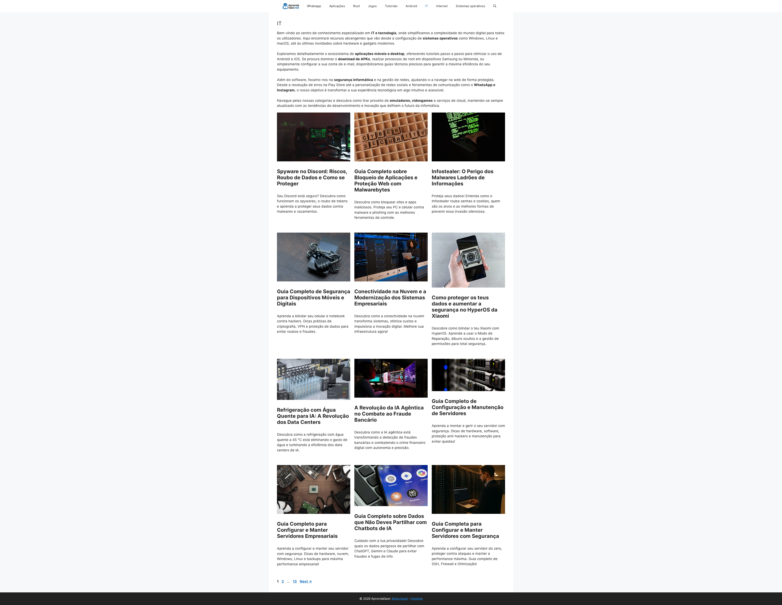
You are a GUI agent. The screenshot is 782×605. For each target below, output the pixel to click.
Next (306, 581)
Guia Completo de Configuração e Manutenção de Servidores (467, 407)
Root (356, 6)
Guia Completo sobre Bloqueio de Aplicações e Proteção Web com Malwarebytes (385, 180)
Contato (417, 599)
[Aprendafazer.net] (291, 6)
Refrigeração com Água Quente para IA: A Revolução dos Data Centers (313, 416)
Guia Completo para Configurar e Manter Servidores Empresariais (307, 530)
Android (411, 6)
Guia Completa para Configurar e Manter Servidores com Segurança (465, 530)
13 (295, 581)
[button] (494, 6)
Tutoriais (391, 6)
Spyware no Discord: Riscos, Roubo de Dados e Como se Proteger (312, 177)
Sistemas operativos (470, 6)
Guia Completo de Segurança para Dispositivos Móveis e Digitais (313, 297)
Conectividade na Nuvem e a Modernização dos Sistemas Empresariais (390, 297)
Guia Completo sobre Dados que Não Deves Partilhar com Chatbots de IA (390, 522)
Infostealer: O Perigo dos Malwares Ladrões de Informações (462, 177)
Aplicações (337, 6)
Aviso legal (400, 599)
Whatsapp (314, 6)
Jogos (372, 6)
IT (426, 6)
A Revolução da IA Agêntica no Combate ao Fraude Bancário (389, 414)
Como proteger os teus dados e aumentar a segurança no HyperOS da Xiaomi (465, 306)
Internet (442, 6)
